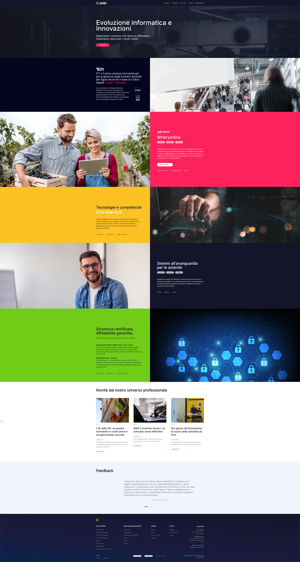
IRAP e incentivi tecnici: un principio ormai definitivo (149, 430)
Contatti (190, 3)
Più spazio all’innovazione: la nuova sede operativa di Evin (186, 431)
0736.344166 (200, 547)
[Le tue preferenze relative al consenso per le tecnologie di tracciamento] (1, 421)
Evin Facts (183, 3)
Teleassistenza (199, 3)
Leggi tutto (100, 451)
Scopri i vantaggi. (116, 82)
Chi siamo (175, 3)
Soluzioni (166, 3)
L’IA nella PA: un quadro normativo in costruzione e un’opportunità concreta (111, 431)
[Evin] (101, 3)
